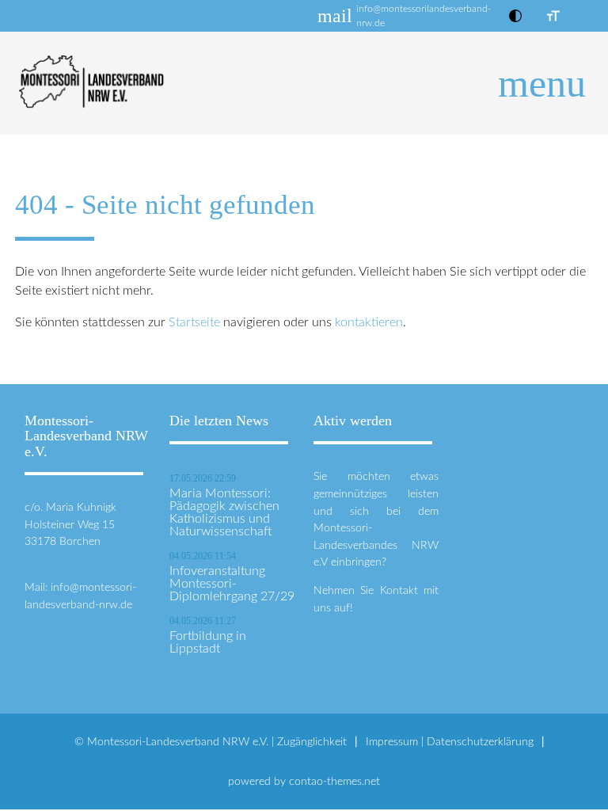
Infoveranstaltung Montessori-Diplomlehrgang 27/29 (231, 584)
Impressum (392, 742)
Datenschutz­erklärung (480, 742)
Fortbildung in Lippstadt (207, 642)
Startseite (194, 322)
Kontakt (399, 590)
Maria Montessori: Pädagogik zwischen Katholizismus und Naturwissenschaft (224, 512)
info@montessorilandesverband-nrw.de (423, 16)
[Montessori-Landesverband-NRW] (304, 83)
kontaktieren (369, 322)
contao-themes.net (334, 781)
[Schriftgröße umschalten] (553, 16)
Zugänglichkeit (312, 742)
